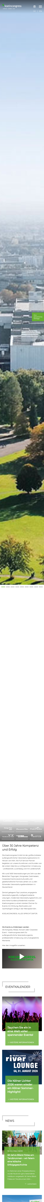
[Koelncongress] (11, 8)
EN (40, 11)
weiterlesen (32, 1184)
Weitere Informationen (22, 1042)
